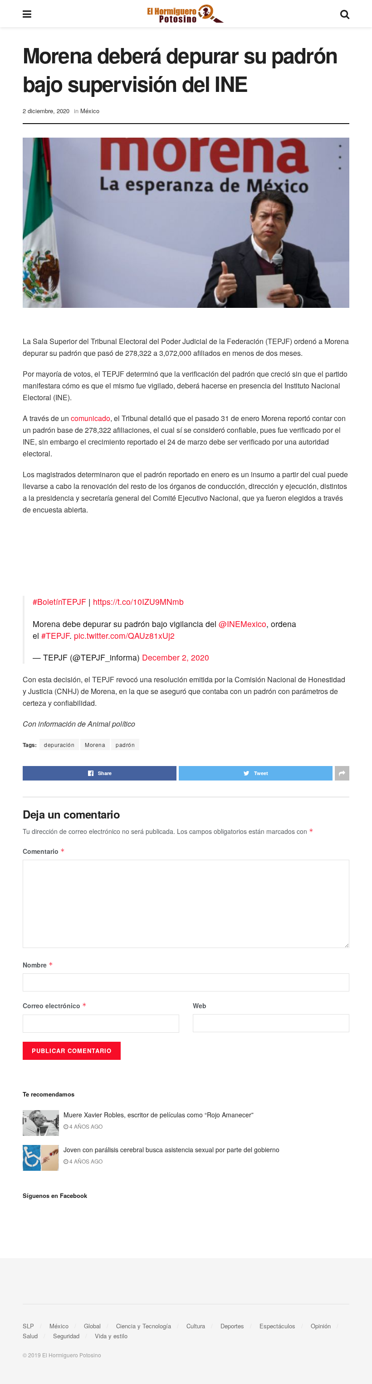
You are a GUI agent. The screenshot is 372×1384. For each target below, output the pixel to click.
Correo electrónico (55, 1005)
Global (92, 1326)
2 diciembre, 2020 (46, 110)
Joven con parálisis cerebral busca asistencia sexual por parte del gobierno (171, 1149)
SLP (28, 1326)
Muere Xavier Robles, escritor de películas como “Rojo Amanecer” (159, 1114)
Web (199, 1005)
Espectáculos (277, 1326)
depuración (59, 744)
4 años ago (85, 1126)
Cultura (195, 1326)
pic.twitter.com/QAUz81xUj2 (124, 635)
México (89, 110)
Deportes (232, 1326)
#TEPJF (55, 635)
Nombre (38, 964)
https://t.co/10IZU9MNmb (138, 601)
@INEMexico (242, 623)
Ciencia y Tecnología (143, 1326)
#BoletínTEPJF (59, 601)
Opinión (321, 1326)
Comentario (44, 851)
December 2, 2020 (175, 657)
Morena (95, 744)
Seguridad (66, 1335)
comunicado (90, 418)
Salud (30, 1335)
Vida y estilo (111, 1335)
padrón (125, 744)
